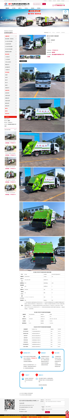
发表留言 (47, 412)
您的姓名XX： (43, 407)
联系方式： (42, 399)
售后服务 (32, 8)
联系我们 (50, 0)
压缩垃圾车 (63, 32)
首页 (50, 32)
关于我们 (45, 0)
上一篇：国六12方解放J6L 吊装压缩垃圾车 (26, 393)
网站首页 (7, 8)
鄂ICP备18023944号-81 (41, 415)
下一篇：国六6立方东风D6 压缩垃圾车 (25, 394)
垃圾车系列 (58, 32)
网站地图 (62, 0)
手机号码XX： (43, 410)
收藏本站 (58, 0)
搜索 (44, 4)
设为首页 (54, 0)
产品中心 (26, 8)
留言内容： (42, 401)
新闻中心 (20, 8)
